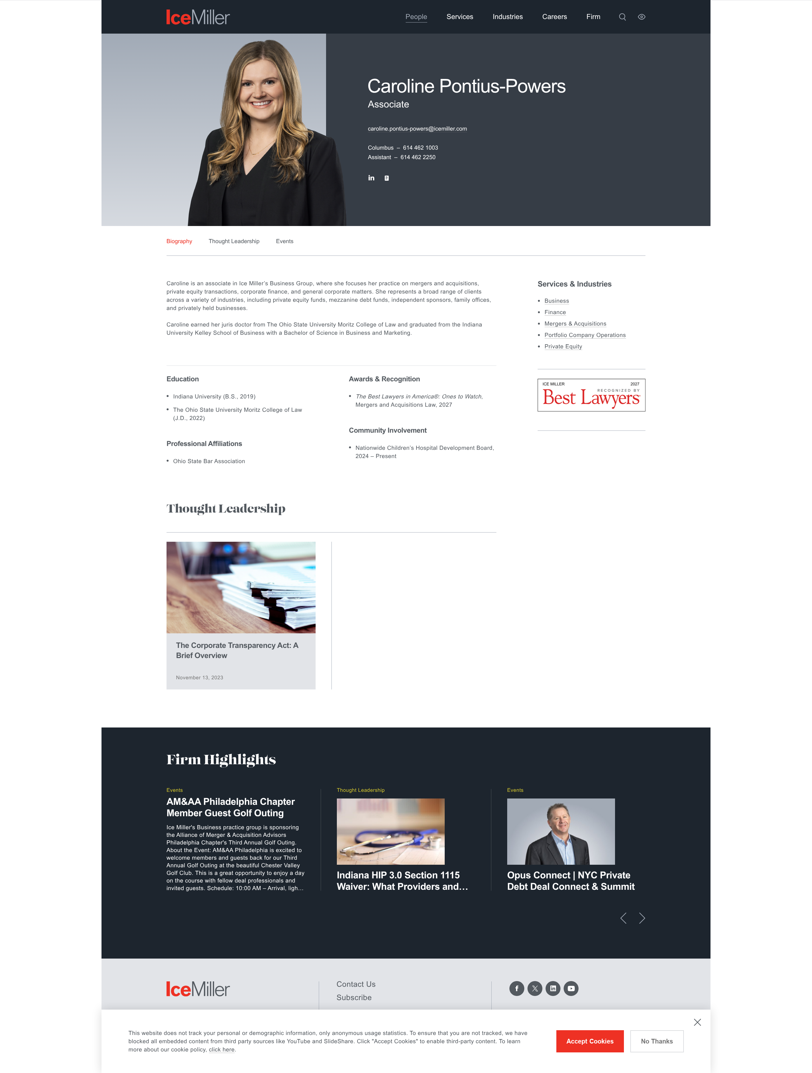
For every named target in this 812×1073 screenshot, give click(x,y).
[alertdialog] (406, 1041)
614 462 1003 (420, 148)
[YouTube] (571, 988)
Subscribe (354, 997)
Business (557, 301)
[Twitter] (534, 988)
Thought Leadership (234, 241)
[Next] (642, 918)
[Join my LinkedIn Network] (371, 178)
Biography (179, 241)
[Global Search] (622, 17)
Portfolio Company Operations (585, 335)
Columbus (381, 148)
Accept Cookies (590, 1041)
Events (284, 241)
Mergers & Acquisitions (575, 323)
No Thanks (657, 1041)
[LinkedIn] (553, 988)
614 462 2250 (418, 157)
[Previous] (623, 918)
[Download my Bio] (387, 178)
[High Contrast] (642, 17)
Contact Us (356, 984)
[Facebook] (516, 988)
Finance (555, 312)
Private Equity (563, 346)
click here (222, 1049)
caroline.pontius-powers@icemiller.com (417, 129)
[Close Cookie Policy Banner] (697, 1022)
